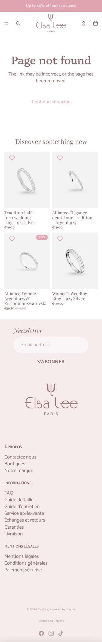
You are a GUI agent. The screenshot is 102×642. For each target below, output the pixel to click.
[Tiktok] (60, 633)
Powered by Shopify (62, 609)
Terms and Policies (51, 621)
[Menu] (6, 23)
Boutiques (14, 464)
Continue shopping (51, 102)
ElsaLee (43, 609)
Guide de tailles (20, 500)
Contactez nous (20, 457)
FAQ (8, 493)
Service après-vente (24, 513)
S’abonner (51, 362)
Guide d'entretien (22, 506)
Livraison (13, 534)
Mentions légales (21, 556)
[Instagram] (51, 633)
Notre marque (18, 470)
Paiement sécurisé (23, 570)
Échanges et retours (24, 520)
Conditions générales (26, 563)
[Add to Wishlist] (12, 157)
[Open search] (18, 23)
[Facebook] (41, 633)
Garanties (14, 527)
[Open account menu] (83, 23)
